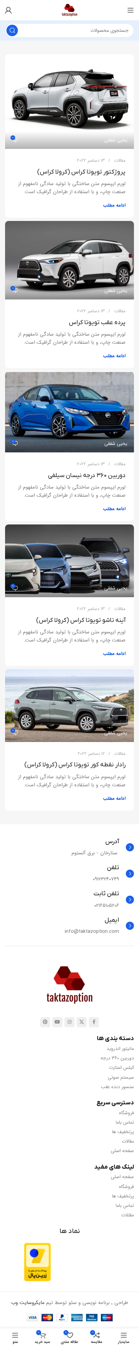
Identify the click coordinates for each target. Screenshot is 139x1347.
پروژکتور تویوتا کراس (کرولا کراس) (81, 172)
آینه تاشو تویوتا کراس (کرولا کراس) (81, 620)
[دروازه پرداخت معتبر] (37, 1262)
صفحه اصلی (122, 1150)
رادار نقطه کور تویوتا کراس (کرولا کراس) (75, 765)
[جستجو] (12, 30)
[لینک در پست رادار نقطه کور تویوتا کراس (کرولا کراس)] (69, 705)
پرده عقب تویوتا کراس (97, 323)
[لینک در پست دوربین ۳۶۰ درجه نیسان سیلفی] (69, 412)
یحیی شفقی (115, 140)
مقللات (127, 1215)
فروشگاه (126, 1113)
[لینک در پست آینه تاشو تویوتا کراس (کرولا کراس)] (69, 560)
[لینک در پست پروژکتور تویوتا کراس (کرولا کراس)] (69, 101)
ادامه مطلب (114, 205)
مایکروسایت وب (28, 1303)
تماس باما (125, 1122)
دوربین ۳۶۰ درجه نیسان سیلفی (87, 475)
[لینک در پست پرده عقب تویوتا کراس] (69, 260)
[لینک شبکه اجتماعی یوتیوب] (57, 1022)
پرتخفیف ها (123, 1132)
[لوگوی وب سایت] (69, 10)
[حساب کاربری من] (8, 10)
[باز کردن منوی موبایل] (130, 10)
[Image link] (69, 985)
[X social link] (82, 1022)
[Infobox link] (103, 847)
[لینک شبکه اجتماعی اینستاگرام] (69, 1022)
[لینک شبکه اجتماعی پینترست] (45, 1022)
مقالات (120, 160)
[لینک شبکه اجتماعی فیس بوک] (94, 1022)
